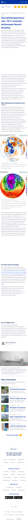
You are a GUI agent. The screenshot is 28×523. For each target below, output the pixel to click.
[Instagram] (15, 506)
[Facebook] (12, 506)
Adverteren (20, 462)
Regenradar (21, 459)
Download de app (14, 494)
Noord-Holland (7, 477)
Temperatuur (10, 487)
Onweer (13, 490)
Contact (12, 462)
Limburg (12, 474)
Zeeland (22, 477)
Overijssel (15, 480)
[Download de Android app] (18, 497)
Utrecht (16, 477)
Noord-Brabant (21, 474)
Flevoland (22, 480)
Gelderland (21, 471)
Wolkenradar (21, 490)
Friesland (13, 471)
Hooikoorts (6, 490)
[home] (4, 2)
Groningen (5, 474)
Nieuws (6, 462)
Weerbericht (12, 459)
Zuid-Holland (6, 480)
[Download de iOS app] (9, 497)
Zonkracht (19, 487)
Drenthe (6, 471)
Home (5, 459)
